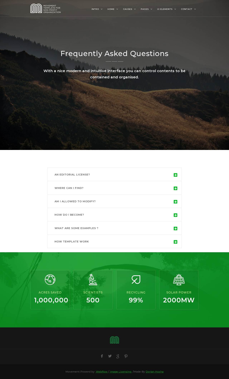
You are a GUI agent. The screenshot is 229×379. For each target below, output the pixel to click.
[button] (97, 9)
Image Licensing (120, 371)
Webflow (101, 371)
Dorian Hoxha (155, 371)
